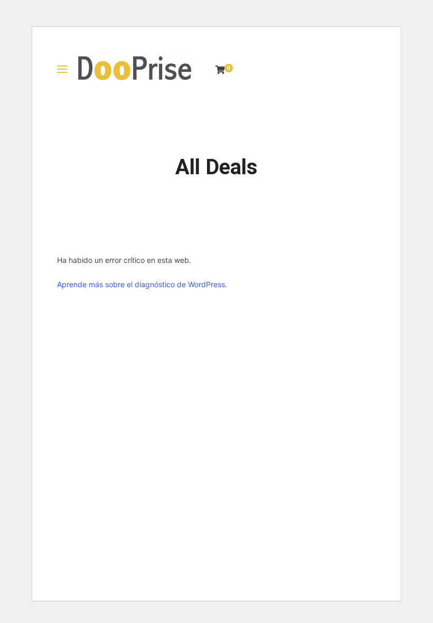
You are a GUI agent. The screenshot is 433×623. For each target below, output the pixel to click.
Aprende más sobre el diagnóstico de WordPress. (142, 284)
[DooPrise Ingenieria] (136, 69)
